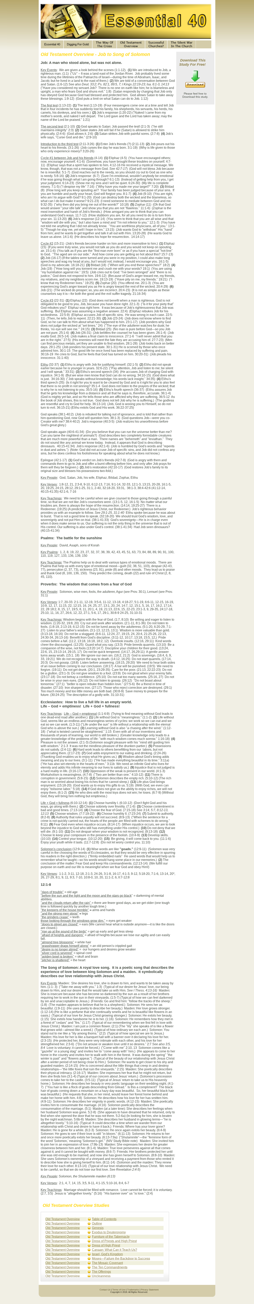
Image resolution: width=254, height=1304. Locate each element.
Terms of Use (118, 1289)
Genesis (98, 1228)
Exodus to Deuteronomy (109, 1232)
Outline (97, 1223)
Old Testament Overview (62, 1219)
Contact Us (105, 1289)
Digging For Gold (78, 44)
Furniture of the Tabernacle (111, 1236)
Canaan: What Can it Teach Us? (114, 1249)
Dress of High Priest (106, 1245)
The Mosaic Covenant (107, 1263)
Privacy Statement (150, 1289)
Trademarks (133, 1289)
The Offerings (101, 1271)
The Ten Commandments (109, 1267)
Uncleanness (101, 1276)
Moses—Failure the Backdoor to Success (121, 1258)
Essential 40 (52, 44)
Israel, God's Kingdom (107, 1254)
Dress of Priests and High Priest (114, 1241)
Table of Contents (104, 1219)
